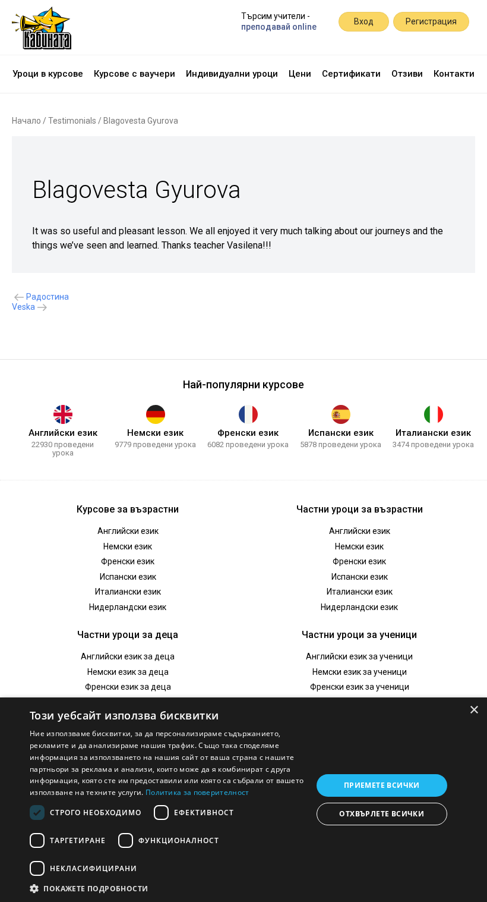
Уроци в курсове (47, 73)
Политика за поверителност (197, 792)
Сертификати (351, 73)
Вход (364, 21)
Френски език (248, 433)
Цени (300, 73)
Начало (26, 120)
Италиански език (433, 433)
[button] (167, 887)
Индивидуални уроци (232, 73)
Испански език (341, 433)
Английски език (63, 433)
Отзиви (407, 73)
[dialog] (243, 799)
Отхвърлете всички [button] (381, 814)
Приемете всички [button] (382, 785)
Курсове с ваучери (134, 73)
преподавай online (279, 27)
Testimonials (72, 120)
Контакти (454, 73)
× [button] (473, 710)
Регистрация (431, 21)
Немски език (155, 433)
